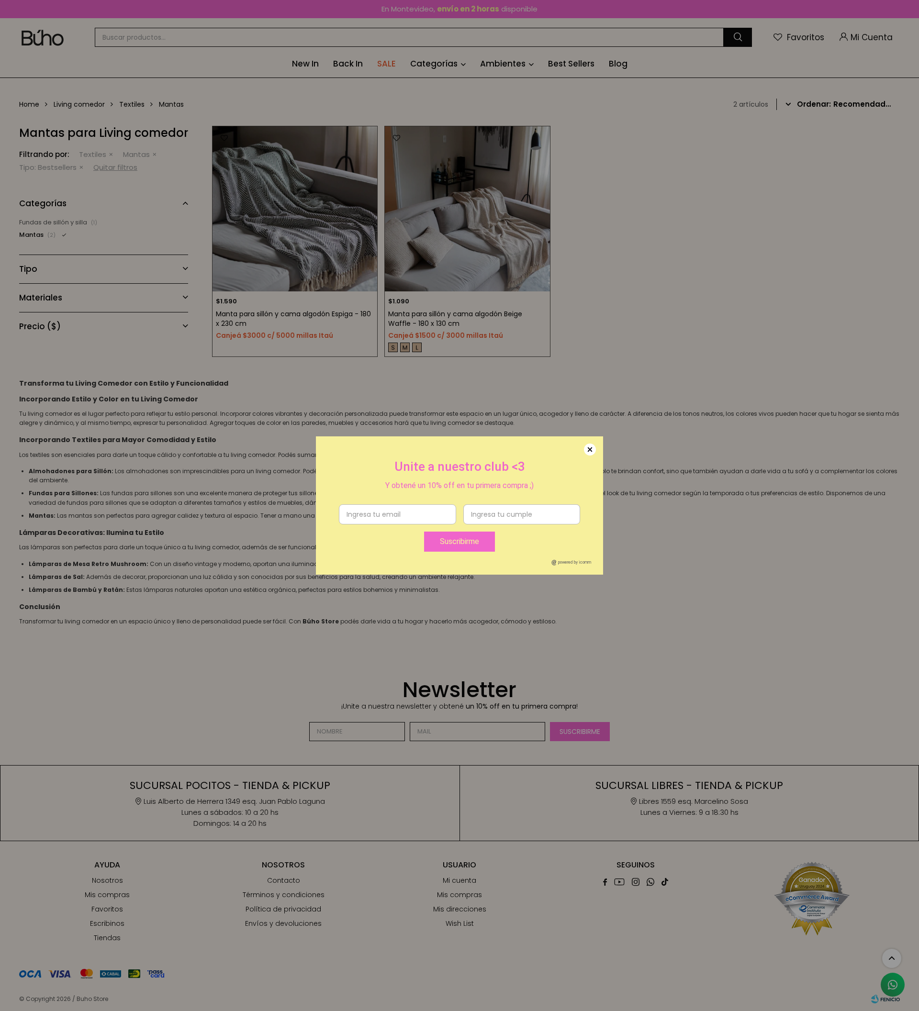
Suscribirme (459, 541)
